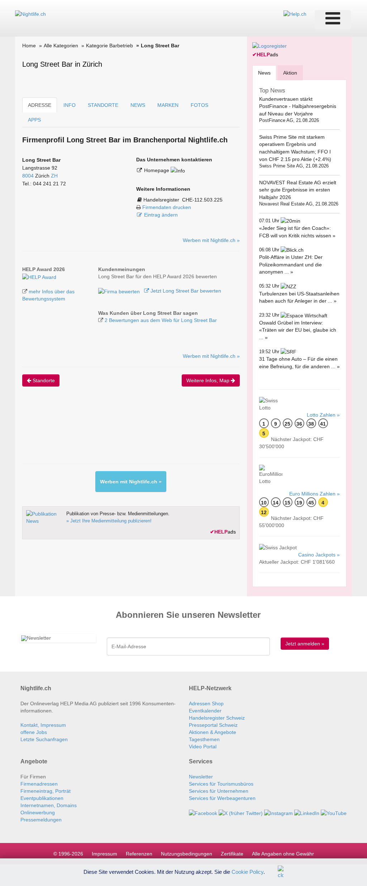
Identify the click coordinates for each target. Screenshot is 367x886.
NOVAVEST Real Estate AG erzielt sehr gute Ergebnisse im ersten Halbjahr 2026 (297, 190)
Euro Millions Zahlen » (314, 494)
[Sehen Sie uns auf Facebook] (203, 812)
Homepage (157, 170)
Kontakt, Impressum (43, 725)
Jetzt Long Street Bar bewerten (185, 291)
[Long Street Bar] (39, 276)
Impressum (104, 854)
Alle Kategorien (61, 45)
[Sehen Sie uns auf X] (241, 812)
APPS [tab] (34, 120)
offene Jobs (33, 732)
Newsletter (201, 777)
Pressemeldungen (41, 820)
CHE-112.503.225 (202, 200)
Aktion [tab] (290, 73)
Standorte (43, 380)
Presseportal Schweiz (213, 725)
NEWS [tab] (137, 105)
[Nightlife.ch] (30, 13)
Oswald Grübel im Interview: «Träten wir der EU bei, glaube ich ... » (297, 330)
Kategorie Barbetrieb (109, 45)
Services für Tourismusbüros (221, 784)
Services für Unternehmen (218, 791)
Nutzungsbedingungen (186, 854)
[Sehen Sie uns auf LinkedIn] (306, 812)
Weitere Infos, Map (208, 380)
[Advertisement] (152, 431)
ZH (54, 176)
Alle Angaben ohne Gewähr (283, 854)
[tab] (264, 72)
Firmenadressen (39, 784)
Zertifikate (232, 854)
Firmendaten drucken (166, 207)
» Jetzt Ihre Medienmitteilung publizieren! (109, 520)
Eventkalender (205, 711)
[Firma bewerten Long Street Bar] (119, 291)
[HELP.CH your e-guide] (294, 13)
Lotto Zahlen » (323, 415)
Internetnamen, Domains (48, 805)
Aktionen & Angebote (212, 732)
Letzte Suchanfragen (44, 739)
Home (29, 45)
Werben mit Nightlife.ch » (211, 240)
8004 (28, 176)
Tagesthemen (204, 739)
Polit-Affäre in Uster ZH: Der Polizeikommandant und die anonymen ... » (291, 264)
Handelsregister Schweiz (217, 718)
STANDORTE (103, 105)
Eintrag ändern (161, 215)
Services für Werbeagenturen (222, 798)
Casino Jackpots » (319, 555)
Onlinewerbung (37, 812)
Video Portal (202, 746)
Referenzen (139, 854)
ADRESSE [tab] (39, 105)
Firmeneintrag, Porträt (45, 791)
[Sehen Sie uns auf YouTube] (334, 812)
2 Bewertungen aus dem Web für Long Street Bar (161, 320)
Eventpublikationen (41, 798)
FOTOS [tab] (199, 105)
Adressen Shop (206, 703)
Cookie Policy (247, 871)
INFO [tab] (69, 105)
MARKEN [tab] (167, 105)
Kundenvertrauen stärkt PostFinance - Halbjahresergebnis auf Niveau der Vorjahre (297, 106)
